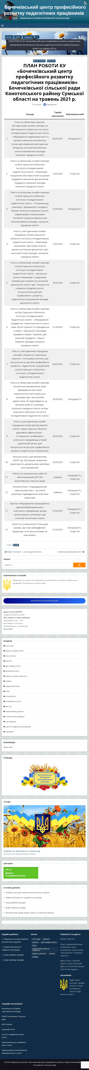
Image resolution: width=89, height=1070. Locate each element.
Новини (8, 681)
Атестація (9, 646)
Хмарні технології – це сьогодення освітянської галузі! (25, 552)
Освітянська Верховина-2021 (70, 552)
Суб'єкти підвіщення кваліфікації (18, 727)
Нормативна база (13, 686)
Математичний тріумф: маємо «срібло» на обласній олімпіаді (29, 913)
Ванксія (35, 942)
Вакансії (9, 661)
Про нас (52, 61)
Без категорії (11, 656)
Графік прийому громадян (15, 908)
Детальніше (8, 629)
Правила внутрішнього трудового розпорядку (23, 897)
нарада (35, 957)
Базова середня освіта (15, 651)
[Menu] (2, 25)
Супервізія (10, 732)
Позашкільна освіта (13, 701)
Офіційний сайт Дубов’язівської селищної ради (21, 851)
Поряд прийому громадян (15, 903)
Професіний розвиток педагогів (40, 949)
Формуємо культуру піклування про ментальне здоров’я (27, 892)
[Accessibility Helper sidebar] (86, 3)
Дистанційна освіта (13, 666)
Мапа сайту (8, 747)
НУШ (7, 691)
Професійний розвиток (15, 711)
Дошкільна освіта (12, 671)
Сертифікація (11, 721)
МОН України (7, 1024)
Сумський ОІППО (8, 1029)
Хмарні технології (39, 953)
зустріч (52, 953)
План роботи (40, 61)
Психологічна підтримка (15, 716)
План (16, 545)
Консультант (52, 104)
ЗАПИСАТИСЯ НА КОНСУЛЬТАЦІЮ (44, 601)
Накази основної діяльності (16, 676)
